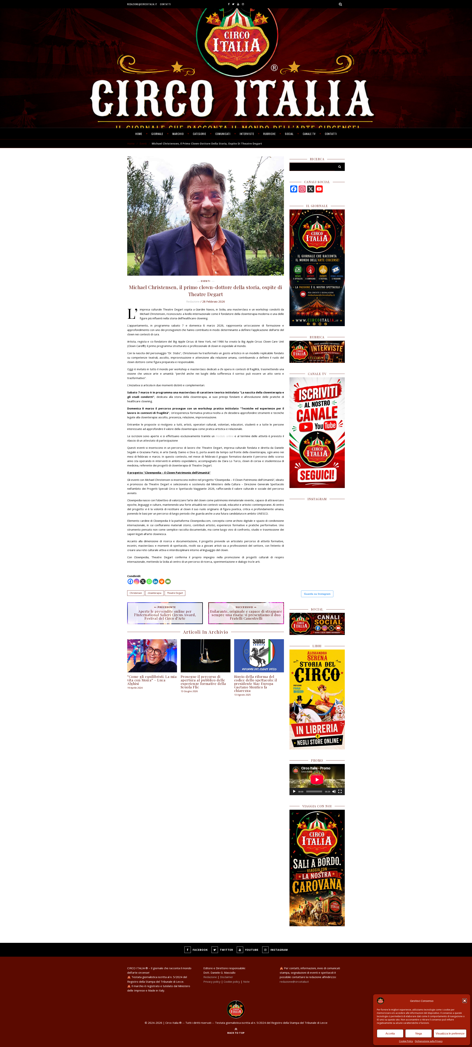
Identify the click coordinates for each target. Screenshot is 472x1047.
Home (138, 134)
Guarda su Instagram (317, 593)
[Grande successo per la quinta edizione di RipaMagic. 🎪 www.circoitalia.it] (331, 572)
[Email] (168, 581)
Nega (418, 1033)
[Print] (161, 581)
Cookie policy (232, 981)
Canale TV (309, 134)
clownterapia (154, 593)
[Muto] (334, 791)
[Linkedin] (155, 581)
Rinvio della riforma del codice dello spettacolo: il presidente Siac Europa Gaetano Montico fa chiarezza (255, 683)
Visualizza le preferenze (450, 1033)
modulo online (225, 436)
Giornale (157, 134)
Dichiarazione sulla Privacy (428, 1041)
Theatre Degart (175, 593)
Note (246, 981)
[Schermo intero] (340, 791)
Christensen (136, 593)
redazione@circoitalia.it (142, 4)
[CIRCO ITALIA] (236, 1009)
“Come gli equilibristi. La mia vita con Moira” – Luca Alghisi (152, 680)
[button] (464, 1001)
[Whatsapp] (149, 581)
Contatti (165, 4)
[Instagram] (136, 581)
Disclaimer (226, 977)
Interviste (247, 134)
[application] (317, 779)
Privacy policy (212, 981)
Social (289, 134)
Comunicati (222, 134)
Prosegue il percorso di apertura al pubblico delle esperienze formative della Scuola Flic (203, 681)
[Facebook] (130, 581)
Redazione (193, 301)
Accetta (390, 1033)
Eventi (143, 143)
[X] (143, 581)
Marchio (178, 134)
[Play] (294, 791)
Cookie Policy (406, 1041)
